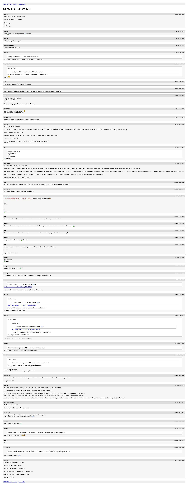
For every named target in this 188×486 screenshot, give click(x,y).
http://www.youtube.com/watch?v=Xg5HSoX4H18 (18, 287)
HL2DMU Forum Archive (10, 4)
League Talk (22, 4)
